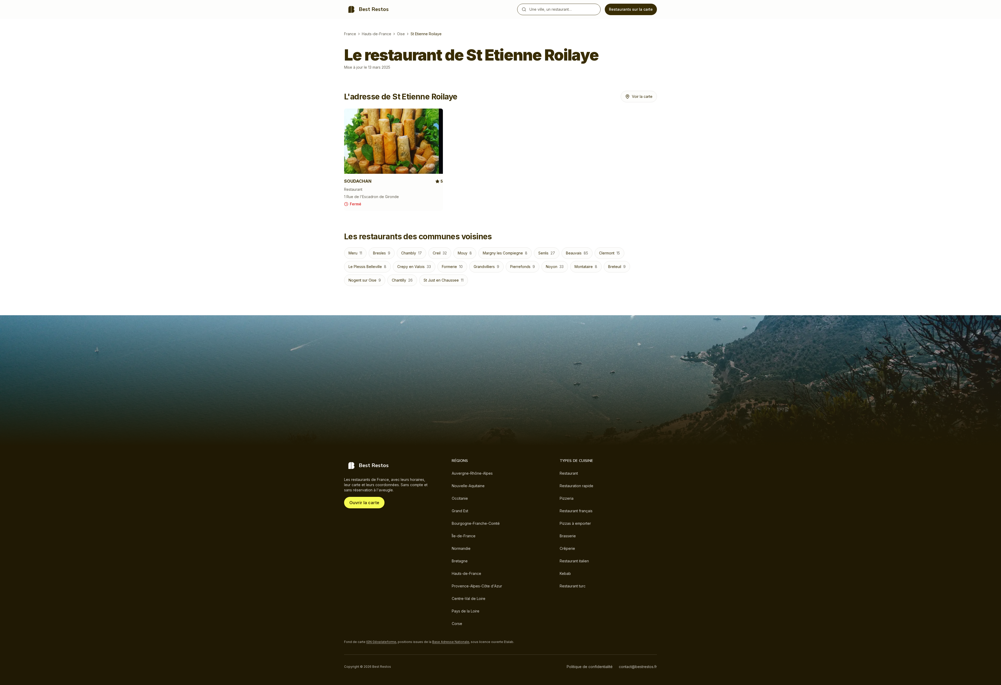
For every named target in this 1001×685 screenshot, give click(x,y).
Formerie (452, 266)
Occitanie (460, 498)
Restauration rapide (576, 486)
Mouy (465, 253)
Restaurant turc (572, 586)
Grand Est (460, 511)
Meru (355, 253)
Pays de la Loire (465, 611)
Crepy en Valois (414, 266)
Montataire (586, 266)
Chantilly (402, 280)
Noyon (555, 266)
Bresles (381, 253)
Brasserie (568, 536)
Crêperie (567, 548)
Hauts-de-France (376, 34)
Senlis (546, 253)
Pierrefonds (522, 266)
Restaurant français (576, 511)
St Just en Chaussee (443, 280)
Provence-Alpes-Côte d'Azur (477, 586)
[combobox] (563, 9)
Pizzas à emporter (575, 523)
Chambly (411, 253)
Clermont (609, 253)
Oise (401, 34)
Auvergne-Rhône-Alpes (472, 473)
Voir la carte (642, 96)
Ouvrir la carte (364, 502)
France (350, 34)
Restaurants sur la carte (631, 9)
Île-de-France (463, 536)
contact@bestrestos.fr (638, 666)
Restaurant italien (574, 561)
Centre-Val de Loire (468, 598)
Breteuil (617, 266)
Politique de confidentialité (590, 666)
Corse (457, 623)
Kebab (565, 573)
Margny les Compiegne (505, 253)
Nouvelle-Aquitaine (468, 486)
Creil (440, 253)
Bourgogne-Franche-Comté (476, 523)
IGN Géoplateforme (381, 642)
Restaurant (569, 473)
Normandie (461, 548)
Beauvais (577, 253)
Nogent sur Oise (365, 280)
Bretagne (460, 561)
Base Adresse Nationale (450, 642)
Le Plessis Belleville (367, 266)
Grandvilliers (486, 266)
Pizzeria (566, 498)
